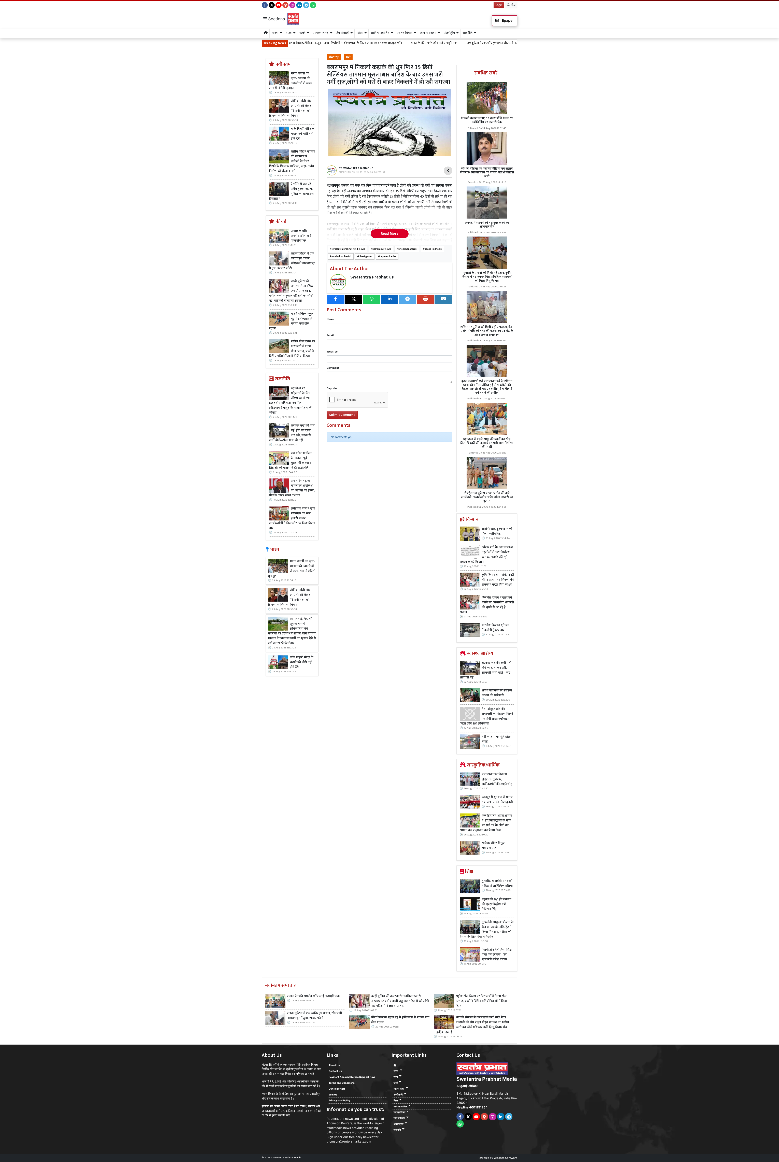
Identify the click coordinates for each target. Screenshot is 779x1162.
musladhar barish (341, 256)
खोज (512, 5)
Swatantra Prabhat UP (372, 277)
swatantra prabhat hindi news (348, 249)
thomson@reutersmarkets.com (349, 1141)
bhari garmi (365, 256)
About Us (334, 1065)
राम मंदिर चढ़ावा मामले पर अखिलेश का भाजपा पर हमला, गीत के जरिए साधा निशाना (292, 488)
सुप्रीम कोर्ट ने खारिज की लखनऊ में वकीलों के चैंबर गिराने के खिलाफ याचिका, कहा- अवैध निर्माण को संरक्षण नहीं (292, 161)
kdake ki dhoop (433, 249)
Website (332, 351)
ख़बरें (348, 57)
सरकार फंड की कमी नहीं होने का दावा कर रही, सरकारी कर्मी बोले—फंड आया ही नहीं (292, 433)
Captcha (332, 388)
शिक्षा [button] (360, 33)
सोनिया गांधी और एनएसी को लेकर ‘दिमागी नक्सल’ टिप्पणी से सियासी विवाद (290, 108)
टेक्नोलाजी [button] (342, 33)
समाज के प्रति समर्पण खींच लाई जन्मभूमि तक (328, 43)
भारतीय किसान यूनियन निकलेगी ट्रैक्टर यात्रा (495, 628)
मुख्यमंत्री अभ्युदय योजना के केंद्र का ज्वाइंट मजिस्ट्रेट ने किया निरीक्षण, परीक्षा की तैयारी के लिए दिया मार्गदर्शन (487, 929)
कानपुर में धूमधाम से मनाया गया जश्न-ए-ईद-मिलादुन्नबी (497, 800)
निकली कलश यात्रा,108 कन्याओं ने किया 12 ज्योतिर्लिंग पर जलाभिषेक (487, 120)
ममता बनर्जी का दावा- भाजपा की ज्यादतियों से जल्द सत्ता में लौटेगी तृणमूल (290, 81)
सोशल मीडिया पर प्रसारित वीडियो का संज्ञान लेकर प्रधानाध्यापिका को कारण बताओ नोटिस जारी (487, 172)
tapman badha (388, 256)
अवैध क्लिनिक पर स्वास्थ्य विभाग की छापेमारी (497, 693)
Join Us (333, 1094)
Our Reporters (337, 1088)
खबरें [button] (302, 33)
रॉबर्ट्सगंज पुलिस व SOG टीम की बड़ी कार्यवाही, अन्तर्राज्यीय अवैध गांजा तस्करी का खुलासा (487, 497)
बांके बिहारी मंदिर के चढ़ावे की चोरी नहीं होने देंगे (302, 134)
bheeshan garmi (407, 249)
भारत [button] (275, 33)
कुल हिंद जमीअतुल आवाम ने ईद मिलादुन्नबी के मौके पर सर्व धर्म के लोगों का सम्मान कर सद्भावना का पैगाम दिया (486, 823)
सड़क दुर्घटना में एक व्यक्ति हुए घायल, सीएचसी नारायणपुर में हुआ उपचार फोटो (400, 43)
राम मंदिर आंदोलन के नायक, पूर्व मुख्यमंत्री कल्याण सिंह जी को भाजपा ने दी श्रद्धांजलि (290, 460)
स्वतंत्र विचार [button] (404, 33)
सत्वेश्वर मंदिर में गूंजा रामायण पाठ (493, 846)
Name (330, 319)
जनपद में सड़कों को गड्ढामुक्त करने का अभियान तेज (487, 224)
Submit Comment (342, 415)
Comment (333, 368)
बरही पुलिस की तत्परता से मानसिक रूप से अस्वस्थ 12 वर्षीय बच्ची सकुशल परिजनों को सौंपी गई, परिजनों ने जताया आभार (510, 43)
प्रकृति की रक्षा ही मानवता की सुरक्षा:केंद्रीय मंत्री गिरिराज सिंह (496, 904)
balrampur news (381, 249)
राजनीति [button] (468, 33)
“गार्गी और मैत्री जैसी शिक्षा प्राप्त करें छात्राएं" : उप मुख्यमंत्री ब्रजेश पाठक (497, 954)
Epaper (507, 20)
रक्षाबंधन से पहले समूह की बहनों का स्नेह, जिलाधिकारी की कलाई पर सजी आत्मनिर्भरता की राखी (486, 443)
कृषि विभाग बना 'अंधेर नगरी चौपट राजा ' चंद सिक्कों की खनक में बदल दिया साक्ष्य (498, 580)
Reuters (332, 1119)
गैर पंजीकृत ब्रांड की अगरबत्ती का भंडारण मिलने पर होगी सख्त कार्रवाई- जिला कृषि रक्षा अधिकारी (486, 716)
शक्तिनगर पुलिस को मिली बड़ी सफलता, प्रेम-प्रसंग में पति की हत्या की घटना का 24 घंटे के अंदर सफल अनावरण (487, 331)
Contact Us (335, 1071)
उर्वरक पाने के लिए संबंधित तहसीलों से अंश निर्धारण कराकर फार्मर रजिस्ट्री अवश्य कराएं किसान (486, 554)
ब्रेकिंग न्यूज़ (334, 57)
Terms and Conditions (342, 1082)
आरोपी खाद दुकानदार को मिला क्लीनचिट (497, 531)
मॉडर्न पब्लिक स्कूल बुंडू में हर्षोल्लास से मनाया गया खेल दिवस (291, 321)
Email (330, 335)
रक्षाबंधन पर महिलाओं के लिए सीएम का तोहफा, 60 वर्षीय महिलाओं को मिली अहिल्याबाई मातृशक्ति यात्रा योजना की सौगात (290, 400)
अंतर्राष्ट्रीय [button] (449, 33)
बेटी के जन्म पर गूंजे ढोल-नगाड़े (496, 739)
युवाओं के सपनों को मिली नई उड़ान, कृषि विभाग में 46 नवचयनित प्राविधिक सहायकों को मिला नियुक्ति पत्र (487, 276)
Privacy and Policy (339, 1100)
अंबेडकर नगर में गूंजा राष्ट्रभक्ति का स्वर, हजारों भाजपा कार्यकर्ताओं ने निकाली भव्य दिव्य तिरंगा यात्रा (292, 518)
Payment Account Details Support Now (352, 1076)
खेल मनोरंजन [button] (428, 33)
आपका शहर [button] (321, 33)
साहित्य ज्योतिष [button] (380, 33)
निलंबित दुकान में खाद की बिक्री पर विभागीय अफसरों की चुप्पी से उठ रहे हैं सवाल (487, 605)
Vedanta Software (505, 1157)
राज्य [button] (289, 33)
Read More (389, 234)
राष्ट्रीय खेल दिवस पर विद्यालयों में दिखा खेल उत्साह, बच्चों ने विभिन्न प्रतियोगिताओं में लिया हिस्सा (292, 349)
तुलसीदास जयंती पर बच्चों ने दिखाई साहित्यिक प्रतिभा (497, 883)
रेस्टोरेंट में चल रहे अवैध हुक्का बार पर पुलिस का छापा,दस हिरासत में (291, 191)
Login (498, 5)
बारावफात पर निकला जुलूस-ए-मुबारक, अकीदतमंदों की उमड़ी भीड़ (497, 779)
